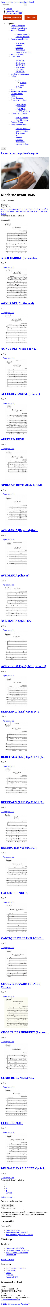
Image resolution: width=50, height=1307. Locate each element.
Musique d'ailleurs (22, 37)
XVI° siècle (20, 61)
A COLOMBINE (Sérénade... (19, 258)
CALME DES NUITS (14, 893)
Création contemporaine (20, 74)
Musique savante (17, 54)
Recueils (14, 96)
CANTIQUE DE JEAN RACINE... (22, 938)
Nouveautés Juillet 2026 (15, 1248)
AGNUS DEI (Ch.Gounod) (17, 303)
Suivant (9, 1193)
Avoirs (8, 1273)
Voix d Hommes (22, 120)
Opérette (19, 87)
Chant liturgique (17, 98)
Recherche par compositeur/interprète (19, 153)
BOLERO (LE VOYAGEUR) (19, 847)
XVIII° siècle (21, 65)
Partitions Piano (17, 122)
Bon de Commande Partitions (17, 1253)
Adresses (9, 1275)
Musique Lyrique (22, 144)
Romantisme (20, 142)
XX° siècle (20, 70)
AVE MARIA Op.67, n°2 (16, 620)
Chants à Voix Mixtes (19, 100)
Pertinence (25, 209)
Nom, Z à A (43, 209)
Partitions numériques (12, 17)
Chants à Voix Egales (19, 113)
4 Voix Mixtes (21, 105)
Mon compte (31, 17)
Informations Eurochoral (10, 1300)
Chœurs (23, 83)
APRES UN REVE (12, 439)
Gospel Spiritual (22, 131)
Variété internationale (19, 28)
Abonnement (11, 1255)
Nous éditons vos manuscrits (17, 1232)
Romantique (20, 50)
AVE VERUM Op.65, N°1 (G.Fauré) (23, 666)
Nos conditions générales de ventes (19, 1235)
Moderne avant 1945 (23, 52)
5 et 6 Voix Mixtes (23, 111)
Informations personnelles (15, 1268)
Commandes (10, 1270)
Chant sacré (15, 56)
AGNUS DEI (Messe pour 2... (19, 348)
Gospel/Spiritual (17, 94)
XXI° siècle (20, 72)
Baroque (19, 45)
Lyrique (14, 76)
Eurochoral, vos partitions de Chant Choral (17, 2)
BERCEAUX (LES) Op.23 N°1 (20, 711)
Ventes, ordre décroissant (11, 209)
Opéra (18, 80)
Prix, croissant (6, 211)
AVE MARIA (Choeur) (15, 575)
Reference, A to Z (32, 211)
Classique (19, 48)
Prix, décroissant (18, 211)
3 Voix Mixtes (21, 107)
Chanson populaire (23, 34)
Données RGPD (12, 1277)
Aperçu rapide (7, 267)
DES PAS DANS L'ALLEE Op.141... (23, 1168)
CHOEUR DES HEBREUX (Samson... (25, 1032)
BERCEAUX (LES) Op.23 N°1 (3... (22, 757)
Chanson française (18, 26)
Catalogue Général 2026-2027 (17, 1250)
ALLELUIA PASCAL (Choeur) (20, 394)
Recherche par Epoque (19, 39)
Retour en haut (7, 1197)
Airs (22, 85)
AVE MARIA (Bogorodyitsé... (19, 530)
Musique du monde (18, 30)
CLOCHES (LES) (12, 1123)
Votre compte (7, 1259)
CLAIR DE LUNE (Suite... (17, 1077)
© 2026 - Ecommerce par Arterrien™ (15, 1304)
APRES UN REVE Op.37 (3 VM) (21, 484)
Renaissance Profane (19, 91)
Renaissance (20, 43)
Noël (12, 89)
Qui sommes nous (13, 1230)
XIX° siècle (20, 67)
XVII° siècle (20, 63)
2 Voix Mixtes (21, 109)
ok (3, 148)
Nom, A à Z (34, 209)
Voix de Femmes (22, 118)
